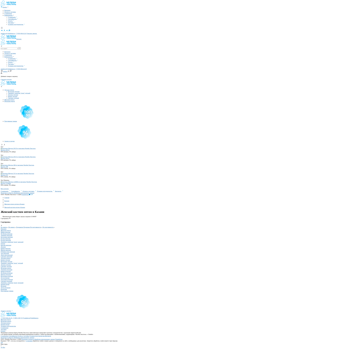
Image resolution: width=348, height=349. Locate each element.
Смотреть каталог (6, 79)
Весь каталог (5, 189)
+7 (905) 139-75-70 (18, 318)
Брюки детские (12, 96)
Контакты (7, 10)
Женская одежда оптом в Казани (14, 204)
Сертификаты (12, 19)
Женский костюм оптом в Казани (14, 207)
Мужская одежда (9, 101)
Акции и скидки (9, 141)
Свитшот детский (13, 98)
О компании (8, 13)
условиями (29, 341)
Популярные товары (10, 121)
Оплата (10, 21)
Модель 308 (4, 167)
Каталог (19, 39)
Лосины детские (13, 95)
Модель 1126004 (6, 183)
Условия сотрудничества (15, 24)
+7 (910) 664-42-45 (21, 33)
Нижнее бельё (5, 324)
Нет (4, 347)
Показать (3, 229)
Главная (6, 197)
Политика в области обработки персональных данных (17, 193)
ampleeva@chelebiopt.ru (8, 33)
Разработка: (25, 194)
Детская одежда (9, 90)
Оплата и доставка (10, 12)
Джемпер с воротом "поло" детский (19, 93)
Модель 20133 (5, 150)
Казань (5, 7)
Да (1, 347)
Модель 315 (4, 175)
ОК (2, 342)
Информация (8, 15)
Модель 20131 (5, 158)
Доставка (11, 22)
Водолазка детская (13, 91)
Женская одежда (9, 99)
